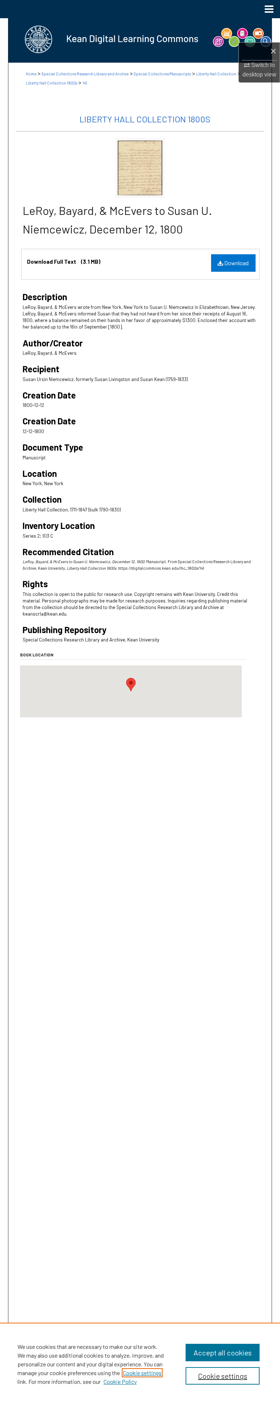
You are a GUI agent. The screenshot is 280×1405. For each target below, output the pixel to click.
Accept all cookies (223, 1352)
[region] (140, 1364)
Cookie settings (142, 1372)
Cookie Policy (120, 1381)
